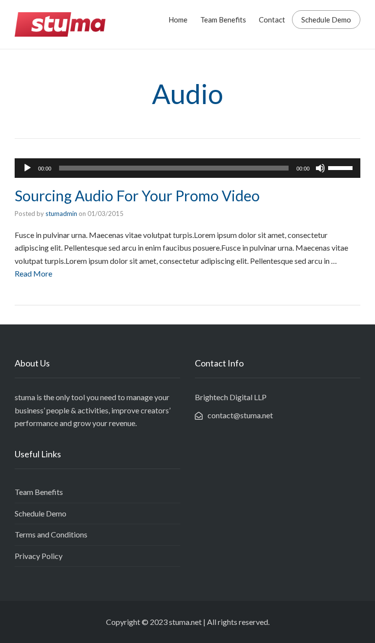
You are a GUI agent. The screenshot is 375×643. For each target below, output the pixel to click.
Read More (33, 273)
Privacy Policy (38, 555)
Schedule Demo (326, 19)
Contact (272, 19)
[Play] (27, 168)
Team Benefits (223, 19)
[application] (187, 168)
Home (178, 19)
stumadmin (61, 213)
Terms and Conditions (51, 534)
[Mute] (320, 168)
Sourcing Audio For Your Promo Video (137, 195)
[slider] (341, 167)
